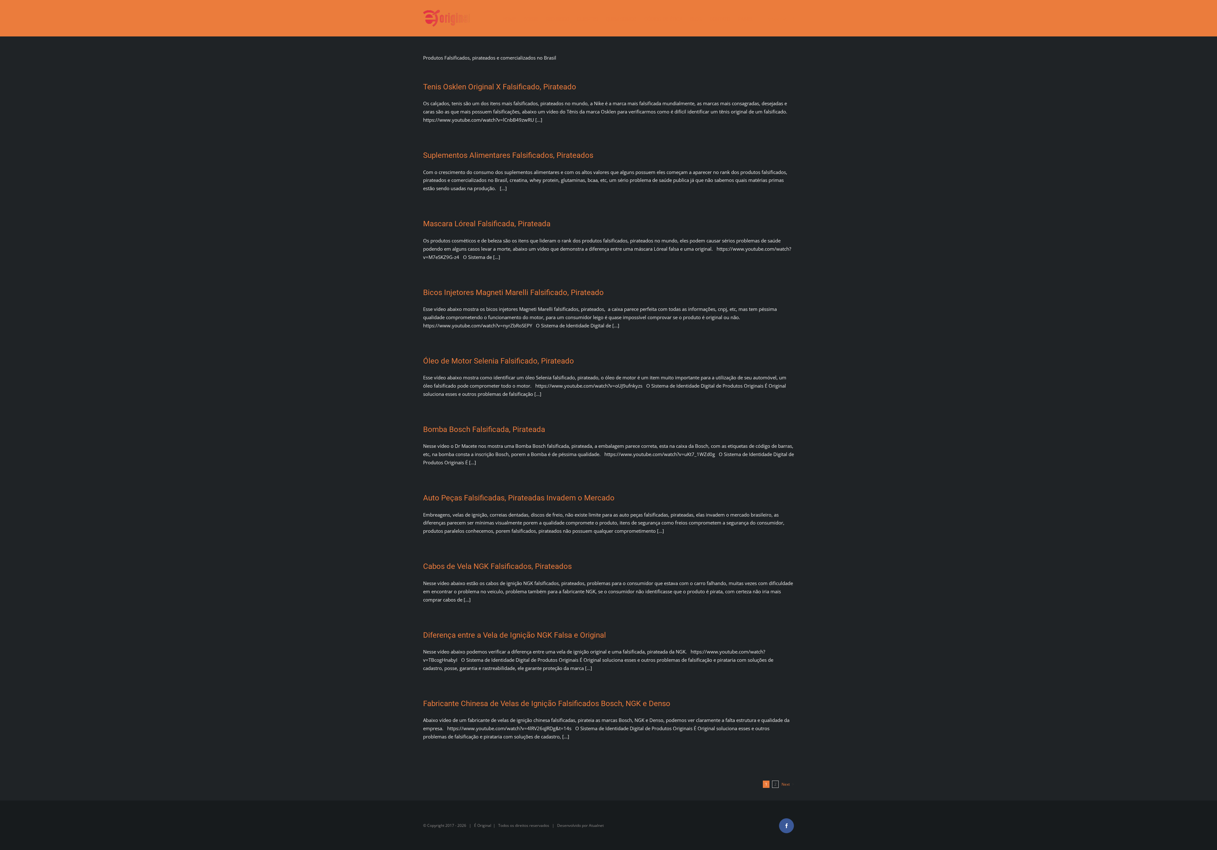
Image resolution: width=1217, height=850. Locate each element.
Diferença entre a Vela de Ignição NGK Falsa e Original (514, 635)
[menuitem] (513, 18)
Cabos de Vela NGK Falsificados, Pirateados (497, 566)
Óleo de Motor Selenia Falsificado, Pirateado (498, 361)
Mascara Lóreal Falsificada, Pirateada (487, 223)
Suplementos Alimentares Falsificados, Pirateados (508, 155)
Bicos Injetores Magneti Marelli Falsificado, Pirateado (513, 292)
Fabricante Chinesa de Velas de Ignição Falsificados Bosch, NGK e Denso (546, 703)
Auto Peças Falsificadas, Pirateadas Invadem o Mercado (519, 497)
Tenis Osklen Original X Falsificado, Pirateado (499, 86)
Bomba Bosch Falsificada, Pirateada (484, 429)
